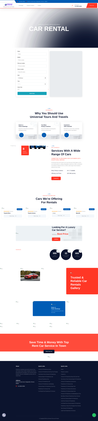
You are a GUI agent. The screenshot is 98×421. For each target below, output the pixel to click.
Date (19, 75)
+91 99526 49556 (22, 1)
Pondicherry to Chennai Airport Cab (68, 391)
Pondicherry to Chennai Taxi (44, 388)
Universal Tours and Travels (53, 418)
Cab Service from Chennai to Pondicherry (47, 374)
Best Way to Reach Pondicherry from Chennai (70, 396)
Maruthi (78, 213)
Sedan (54, 213)
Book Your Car (49, 351)
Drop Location (21, 69)
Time (19, 81)
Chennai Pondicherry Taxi (43, 379)
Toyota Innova (31, 213)
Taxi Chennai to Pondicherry (67, 408)
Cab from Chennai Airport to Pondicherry (69, 398)
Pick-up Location (21, 63)
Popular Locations (30, 5)
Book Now (31, 136)
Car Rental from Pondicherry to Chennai (46, 391)
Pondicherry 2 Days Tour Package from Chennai (71, 405)
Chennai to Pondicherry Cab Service (68, 381)
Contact (39, 5)
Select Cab (20, 87)
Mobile (19, 57)
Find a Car (92, 5)
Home (62, 369)
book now (60, 215)
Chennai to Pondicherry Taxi (44, 381)
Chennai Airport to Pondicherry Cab (45, 376)
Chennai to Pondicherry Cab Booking (46, 383)
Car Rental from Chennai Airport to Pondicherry (70, 403)
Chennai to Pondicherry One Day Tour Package (48, 371)
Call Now (56, 239)
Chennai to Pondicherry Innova (44, 369)
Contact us (56, 178)
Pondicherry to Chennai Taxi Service (68, 388)
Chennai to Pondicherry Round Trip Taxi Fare (70, 376)
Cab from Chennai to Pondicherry (68, 400)
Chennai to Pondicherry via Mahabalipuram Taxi (71, 393)
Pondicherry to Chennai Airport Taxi (68, 386)
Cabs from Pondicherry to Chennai (68, 410)
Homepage (21, 5)
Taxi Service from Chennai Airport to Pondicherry (71, 379)
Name (19, 51)
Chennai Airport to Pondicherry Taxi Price (46, 386)
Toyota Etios (7, 213)
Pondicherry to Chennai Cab (67, 383)
